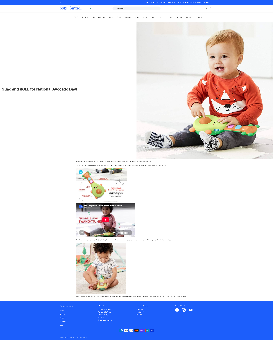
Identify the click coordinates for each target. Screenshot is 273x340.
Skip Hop (63, 321)
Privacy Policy (103, 315)
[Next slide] (211, 2)
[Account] (206, 8)
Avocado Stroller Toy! (143, 161)
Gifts (161, 17)
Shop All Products (104, 309)
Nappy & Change (99, 17)
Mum (153, 17)
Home (170, 17)
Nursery (128, 17)
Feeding (85, 17)
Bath (111, 17)
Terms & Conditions (105, 320)
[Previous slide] (60, 2)
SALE (76, 17)
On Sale (139, 315)
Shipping (139, 309)
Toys (119, 17)
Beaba (62, 310)
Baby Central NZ (70, 337)
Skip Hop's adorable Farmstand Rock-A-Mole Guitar (115, 161)
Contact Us (140, 312)
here (138, 296)
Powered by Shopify (81, 337)
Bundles (189, 17)
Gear (137, 17)
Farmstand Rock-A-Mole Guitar (89, 165)
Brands (179, 17)
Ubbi (61, 325)
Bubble (62, 314)
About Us (101, 317)
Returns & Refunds (104, 312)
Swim (145, 17)
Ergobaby (63, 318)
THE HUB (87, 8)
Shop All (199, 17)
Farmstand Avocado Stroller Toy (95, 240)
